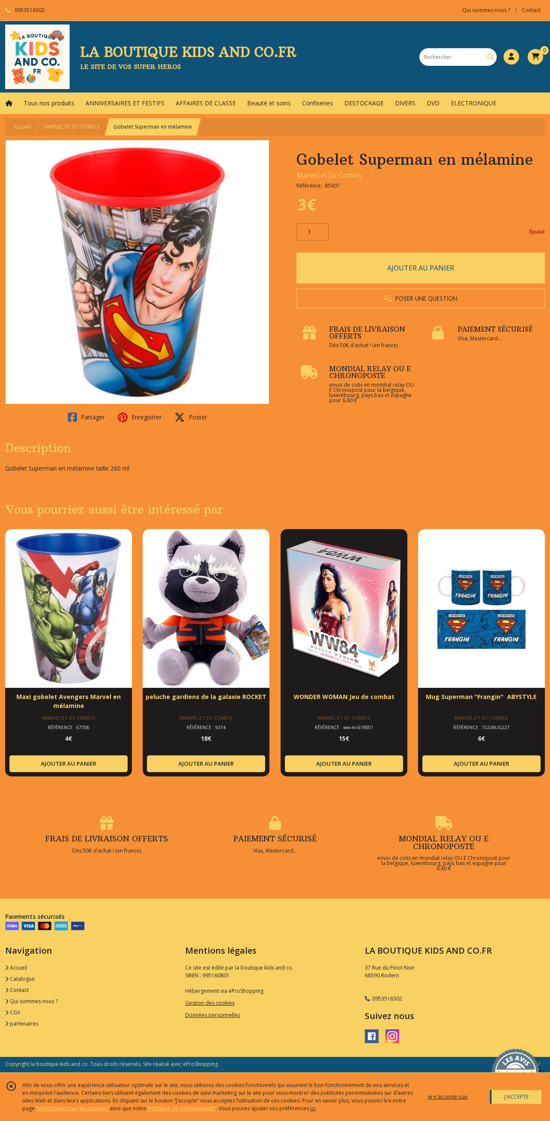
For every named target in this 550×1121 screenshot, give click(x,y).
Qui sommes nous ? (33, 1001)
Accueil (22, 126)
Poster (197, 417)
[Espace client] (511, 56)
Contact (531, 10)
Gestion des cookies (210, 1003)
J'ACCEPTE (516, 1096)
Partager (92, 417)
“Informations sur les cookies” (72, 1108)
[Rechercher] (490, 57)
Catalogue (22, 978)
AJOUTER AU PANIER (420, 268)
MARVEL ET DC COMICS (72, 126)
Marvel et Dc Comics (328, 175)
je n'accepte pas (448, 1096)
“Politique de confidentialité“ (181, 1108)
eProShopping (200, 1064)
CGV (14, 1012)
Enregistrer (146, 417)
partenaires (23, 1023)
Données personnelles (212, 1015)
